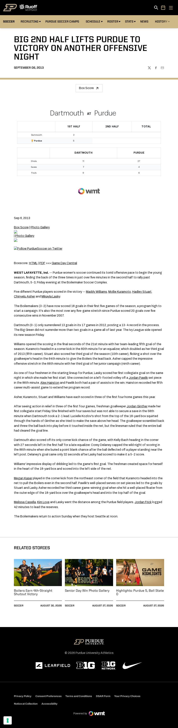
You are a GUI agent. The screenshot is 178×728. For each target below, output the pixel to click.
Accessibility (49, 703)
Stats (129, 21)
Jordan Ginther (137, 406)
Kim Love (43, 502)
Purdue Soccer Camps (63, 21)
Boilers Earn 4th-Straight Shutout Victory (33, 592)
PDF (42, 263)
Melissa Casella (25, 502)
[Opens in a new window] (53, 665)
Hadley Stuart (142, 291)
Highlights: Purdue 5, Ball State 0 (140, 592)
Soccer (18, 605)
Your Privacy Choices (127, 696)
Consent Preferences (48, 696)
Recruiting (29, 21)
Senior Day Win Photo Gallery (87, 591)
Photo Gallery (40, 227)
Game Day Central (64, 263)
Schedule (93, 21)
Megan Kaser (23, 478)
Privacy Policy (22, 696)
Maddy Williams (96, 291)
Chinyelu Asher (24, 296)
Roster (112, 21)
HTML (33, 263)
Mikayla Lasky (50, 296)
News (144, 21)
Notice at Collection (26, 703)
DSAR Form (103, 696)
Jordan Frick (143, 502)
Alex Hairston (49, 382)
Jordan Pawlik (138, 377)
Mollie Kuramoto (119, 291)
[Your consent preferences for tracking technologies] (7, 720)
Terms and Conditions (78, 696)
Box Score (86, 88)
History (161, 21)
